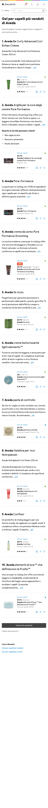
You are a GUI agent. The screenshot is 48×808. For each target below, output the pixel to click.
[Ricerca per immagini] (43, 10)
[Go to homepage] (8, 4)
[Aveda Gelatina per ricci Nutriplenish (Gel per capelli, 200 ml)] (24, 494)
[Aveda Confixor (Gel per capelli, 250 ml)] (24, 545)
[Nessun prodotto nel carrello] (44, 4)
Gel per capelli (22, 77)
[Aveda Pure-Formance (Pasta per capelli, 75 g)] (24, 212)
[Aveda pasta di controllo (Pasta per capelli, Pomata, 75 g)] (24, 431)
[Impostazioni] (25, 4)
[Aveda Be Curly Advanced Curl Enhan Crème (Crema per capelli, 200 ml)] (24, 84)
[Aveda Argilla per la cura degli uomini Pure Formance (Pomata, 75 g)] (24, 160)
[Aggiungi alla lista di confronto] (37, 92)
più (35, 67)
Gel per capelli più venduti (12, 648)
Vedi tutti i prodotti (24, 625)
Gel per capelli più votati (12, 652)
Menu (7, 10)
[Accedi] (31, 4)
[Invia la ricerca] (14, 10)
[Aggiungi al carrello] (44, 92)
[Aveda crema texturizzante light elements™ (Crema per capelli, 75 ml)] (24, 379)
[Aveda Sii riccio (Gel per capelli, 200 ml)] (24, 323)
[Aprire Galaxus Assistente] (38, 4)
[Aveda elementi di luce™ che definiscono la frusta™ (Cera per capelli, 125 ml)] (24, 605)
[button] (19, 32)
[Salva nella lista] (40, 92)
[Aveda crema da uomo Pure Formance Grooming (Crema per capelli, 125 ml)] (24, 270)
